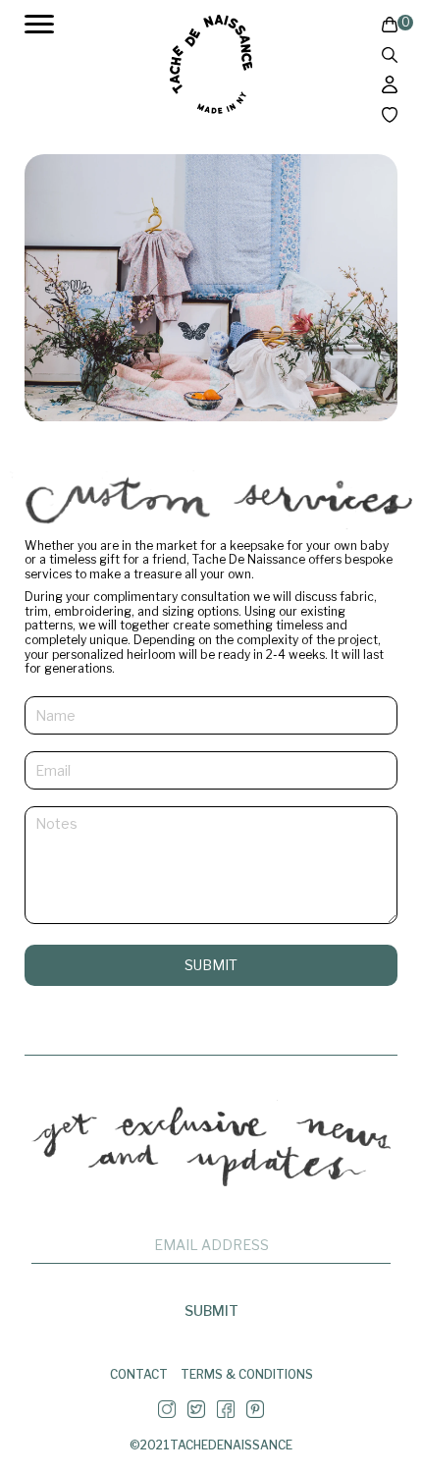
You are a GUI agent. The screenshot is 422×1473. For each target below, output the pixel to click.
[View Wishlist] (389, 117)
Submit (211, 964)
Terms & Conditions (247, 1375)
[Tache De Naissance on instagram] (167, 1413)
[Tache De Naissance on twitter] (196, 1413)
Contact (139, 1375)
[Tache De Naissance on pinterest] (255, 1413)
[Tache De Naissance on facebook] (226, 1413)
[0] (389, 27)
